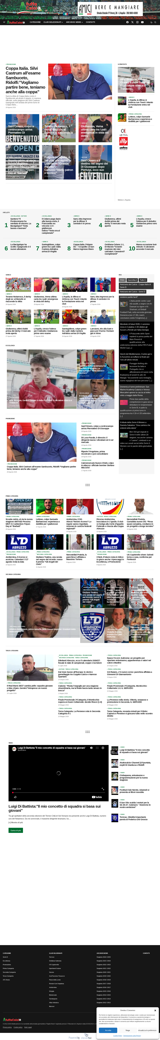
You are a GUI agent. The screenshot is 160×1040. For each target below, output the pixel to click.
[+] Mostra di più (16, 822)
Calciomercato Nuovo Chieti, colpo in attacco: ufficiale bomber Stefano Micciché (97, 465)
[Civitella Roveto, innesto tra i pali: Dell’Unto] (116, 625)
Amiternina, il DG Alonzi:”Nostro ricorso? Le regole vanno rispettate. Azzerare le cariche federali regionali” (78, 524)
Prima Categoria (15, 157)
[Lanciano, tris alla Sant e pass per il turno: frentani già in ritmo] (103, 316)
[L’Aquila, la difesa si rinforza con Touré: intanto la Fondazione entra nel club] (122, 101)
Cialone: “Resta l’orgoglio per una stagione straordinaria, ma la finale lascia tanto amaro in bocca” (80, 688)
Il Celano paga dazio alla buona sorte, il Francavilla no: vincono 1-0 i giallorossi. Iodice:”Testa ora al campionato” (51, 226)
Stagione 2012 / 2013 (104, 1002)
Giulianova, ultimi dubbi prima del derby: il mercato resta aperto (115, 222)
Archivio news (102, 953)
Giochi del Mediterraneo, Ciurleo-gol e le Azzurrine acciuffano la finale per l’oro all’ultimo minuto (136, 331)
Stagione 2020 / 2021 (104, 972)
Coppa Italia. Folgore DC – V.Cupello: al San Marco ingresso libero (83, 246)
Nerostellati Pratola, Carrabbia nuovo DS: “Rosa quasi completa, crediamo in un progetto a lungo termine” (140, 522)
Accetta (108, 1030)
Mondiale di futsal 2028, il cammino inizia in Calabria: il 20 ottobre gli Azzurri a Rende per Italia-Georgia (135, 301)
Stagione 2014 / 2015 (104, 995)
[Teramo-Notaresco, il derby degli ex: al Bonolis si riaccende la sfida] (59, 128)
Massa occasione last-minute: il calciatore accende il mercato (146, 246)
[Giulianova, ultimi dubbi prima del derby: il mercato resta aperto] (18, 316)
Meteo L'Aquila (124, 200)
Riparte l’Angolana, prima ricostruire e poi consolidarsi (94, 452)
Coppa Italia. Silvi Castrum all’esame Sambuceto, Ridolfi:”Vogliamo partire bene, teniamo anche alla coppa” (25, 80)
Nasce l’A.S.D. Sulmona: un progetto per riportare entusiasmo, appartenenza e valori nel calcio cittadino (129, 660)
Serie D (48, 123)
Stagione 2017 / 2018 (104, 983)
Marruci (51, 1006)
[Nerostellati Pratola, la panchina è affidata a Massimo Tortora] (80, 542)
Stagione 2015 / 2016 (104, 991)
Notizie (48, 154)
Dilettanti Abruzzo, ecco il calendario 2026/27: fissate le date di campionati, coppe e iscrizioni (79, 661)
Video (122, 747)
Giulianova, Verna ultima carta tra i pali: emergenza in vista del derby (46, 299)
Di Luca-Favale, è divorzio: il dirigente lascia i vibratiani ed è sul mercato (97, 440)
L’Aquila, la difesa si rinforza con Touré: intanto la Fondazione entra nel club (140, 103)
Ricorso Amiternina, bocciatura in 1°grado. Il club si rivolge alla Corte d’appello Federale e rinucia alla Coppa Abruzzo (110, 524)
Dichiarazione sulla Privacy (132, 1036)
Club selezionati (55, 953)
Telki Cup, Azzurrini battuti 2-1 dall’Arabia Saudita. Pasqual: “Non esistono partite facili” (134, 432)
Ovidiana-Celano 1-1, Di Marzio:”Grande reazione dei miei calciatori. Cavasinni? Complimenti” (115, 249)
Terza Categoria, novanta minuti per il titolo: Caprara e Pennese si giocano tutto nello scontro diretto (130, 713)
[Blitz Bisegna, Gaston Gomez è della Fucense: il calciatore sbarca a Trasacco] (136, 80)
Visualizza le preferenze (147, 1030)
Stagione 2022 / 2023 (104, 965)
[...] (131, 322)
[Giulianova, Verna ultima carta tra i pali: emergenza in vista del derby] (95, 128)
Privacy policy (7, 1027)
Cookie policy (18, 1027)
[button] (155, 1010)
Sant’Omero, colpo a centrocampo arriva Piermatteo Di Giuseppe (97, 427)
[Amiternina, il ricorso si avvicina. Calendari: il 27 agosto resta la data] (19, 542)
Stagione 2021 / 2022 (104, 968)
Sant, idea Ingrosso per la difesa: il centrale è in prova (82, 221)
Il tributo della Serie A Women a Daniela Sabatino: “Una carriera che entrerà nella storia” (135, 399)
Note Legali (28, 1027)
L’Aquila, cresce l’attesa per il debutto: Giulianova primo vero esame (146, 222)
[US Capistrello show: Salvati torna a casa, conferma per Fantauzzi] (140, 542)
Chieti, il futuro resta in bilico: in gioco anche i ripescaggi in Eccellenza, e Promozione (110, 559)
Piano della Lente (55, 980)
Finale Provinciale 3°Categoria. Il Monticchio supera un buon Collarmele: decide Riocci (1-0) (80, 701)
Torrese (51, 957)
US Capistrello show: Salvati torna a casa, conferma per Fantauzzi (140, 557)
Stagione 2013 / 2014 (104, 999)
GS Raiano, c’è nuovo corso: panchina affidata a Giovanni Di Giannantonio (129, 673)
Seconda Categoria (44, 554)
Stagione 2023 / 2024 (104, 961)
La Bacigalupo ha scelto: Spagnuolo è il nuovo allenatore (20, 246)
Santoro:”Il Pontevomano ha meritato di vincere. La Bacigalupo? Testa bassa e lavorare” (20, 223)
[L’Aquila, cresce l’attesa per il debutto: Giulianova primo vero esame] (46, 316)
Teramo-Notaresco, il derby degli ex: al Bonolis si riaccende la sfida (18, 299)
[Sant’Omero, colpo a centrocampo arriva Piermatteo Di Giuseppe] (22, 128)
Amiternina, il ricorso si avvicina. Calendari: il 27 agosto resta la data (17, 559)
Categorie (7, 953)
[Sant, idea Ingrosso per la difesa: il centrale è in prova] (103, 285)
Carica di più (16, 830)
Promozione (11, 64)
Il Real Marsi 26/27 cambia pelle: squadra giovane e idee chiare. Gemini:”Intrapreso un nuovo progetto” (30, 688)
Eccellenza (125, 76)
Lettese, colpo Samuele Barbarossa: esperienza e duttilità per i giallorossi (140, 119)
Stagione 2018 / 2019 (104, 980)
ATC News (6, 980)
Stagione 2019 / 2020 (104, 976)
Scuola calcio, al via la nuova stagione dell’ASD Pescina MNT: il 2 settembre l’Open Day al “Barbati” (19, 522)
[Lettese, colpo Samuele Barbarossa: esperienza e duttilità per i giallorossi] (122, 117)
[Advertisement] (80, 43)
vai (110, 5)
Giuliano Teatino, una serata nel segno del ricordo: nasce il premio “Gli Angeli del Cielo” (49, 560)
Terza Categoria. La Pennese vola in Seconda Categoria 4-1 (79, 712)
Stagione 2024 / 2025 (104, 957)
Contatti (146, 953)
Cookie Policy (117, 1036)
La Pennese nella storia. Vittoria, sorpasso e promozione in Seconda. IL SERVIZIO (127, 701)
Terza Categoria (14, 683)
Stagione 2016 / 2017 (104, 987)
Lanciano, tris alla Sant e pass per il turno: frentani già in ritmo (102, 331)
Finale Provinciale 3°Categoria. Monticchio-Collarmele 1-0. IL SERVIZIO (127, 687)
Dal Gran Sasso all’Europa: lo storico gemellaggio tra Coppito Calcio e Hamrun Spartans (77, 674)
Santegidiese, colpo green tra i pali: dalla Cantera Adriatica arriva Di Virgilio (51, 248)
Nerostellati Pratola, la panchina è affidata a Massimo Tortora (76, 557)
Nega (128, 1030)
